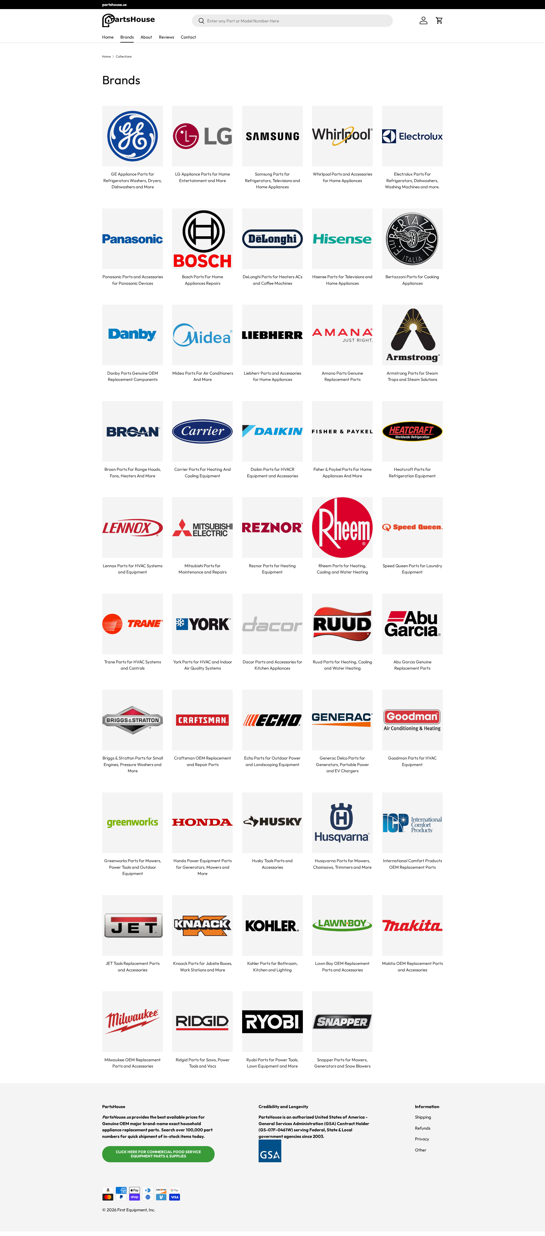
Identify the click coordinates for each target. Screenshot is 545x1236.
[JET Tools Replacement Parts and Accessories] (132, 925)
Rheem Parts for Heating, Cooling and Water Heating (342, 569)
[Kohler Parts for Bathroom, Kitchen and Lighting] (272, 925)
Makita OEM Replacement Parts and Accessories (412, 967)
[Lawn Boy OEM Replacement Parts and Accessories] (342, 925)
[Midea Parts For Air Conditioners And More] (202, 335)
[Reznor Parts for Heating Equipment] (272, 527)
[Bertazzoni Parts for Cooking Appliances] (412, 238)
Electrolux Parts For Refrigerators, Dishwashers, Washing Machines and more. (412, 180)
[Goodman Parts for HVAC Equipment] (412, 720)
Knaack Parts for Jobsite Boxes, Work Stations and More (202, 967)
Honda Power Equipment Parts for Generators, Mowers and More (202, 867)
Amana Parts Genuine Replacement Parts (342, 376)
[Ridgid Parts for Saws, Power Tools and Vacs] (202, 1021)
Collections (124, 56)
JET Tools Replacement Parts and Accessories (133, 967)
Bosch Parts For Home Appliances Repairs (202, 280)
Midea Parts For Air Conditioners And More (202, 376)
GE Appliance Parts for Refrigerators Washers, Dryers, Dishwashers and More (132, 180)
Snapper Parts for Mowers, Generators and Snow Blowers (342, 1063)
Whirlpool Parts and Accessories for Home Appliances (342, 177)
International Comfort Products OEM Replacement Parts (412, 864)
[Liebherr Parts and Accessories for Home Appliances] (272, 335)
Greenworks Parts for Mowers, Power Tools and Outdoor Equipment (132, 867)
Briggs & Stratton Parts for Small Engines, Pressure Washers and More (132, 764)
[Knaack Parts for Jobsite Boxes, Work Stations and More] (202, 925)
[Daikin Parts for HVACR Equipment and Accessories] (272, 431)
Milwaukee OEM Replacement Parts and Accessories (132, 1063)
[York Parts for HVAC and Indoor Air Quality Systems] (202, 624)
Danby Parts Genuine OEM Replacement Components (132, 376)
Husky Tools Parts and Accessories (272, 864)
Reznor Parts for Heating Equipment (272, 569)
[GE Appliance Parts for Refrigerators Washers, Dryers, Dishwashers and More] (132, 136)
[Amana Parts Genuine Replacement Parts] (342, 335)
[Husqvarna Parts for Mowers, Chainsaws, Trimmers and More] (342, 822)
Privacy (422, 1139)
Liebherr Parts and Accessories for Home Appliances (272, 376)
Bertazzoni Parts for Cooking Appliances (412, 280)
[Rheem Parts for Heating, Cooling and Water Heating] (342, 527)
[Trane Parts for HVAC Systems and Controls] (132, 624)
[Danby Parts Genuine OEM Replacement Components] (132, 335)
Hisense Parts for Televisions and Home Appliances (342, 280)
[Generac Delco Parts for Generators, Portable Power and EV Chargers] (342, 720)
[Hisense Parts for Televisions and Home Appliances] (342, 238)
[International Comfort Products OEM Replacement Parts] (412, 822)
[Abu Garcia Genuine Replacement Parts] (412, 624)
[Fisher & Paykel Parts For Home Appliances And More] (342, 431)
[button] (439, 20)
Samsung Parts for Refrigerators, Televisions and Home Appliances (272, 180)
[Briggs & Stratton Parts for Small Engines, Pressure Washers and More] (132, 720)
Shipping (423, 1117)
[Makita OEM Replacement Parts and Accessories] (412, 925)
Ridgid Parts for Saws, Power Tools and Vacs (203, 1063)
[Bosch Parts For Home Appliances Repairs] (202, 238)
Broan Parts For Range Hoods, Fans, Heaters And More (132, 472)
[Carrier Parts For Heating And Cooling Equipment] (202, 431)
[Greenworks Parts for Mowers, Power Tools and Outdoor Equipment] (132, 822)
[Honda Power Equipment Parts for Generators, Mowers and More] (202, 822)
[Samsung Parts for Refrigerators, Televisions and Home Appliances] (272, 136)
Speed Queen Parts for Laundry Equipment (412, 569)
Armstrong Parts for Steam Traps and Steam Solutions (412, 376)
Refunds (422, 1128)
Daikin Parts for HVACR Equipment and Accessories (272, 472)
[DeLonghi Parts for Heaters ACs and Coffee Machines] (272, 238)
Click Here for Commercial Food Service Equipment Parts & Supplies (158, 1154)
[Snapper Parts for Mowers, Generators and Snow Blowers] (342, 1021)
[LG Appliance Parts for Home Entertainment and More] (202, 136)
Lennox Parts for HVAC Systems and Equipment (132, 569)
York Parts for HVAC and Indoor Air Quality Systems (202, 665)
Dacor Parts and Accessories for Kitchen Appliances (272, 665)
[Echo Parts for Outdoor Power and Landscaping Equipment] (272, 720)
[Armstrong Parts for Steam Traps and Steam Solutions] (412, 335)
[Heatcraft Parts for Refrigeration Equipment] (412, 431)
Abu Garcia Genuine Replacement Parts (412, 665)
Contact (188, 37)
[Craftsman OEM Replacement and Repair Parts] (202, 720)
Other (420, 1150)
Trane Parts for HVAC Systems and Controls (132, 665)
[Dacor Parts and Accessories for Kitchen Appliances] (272, 624)
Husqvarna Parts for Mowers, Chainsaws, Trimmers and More (342, 864)
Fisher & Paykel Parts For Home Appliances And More (342, 472)
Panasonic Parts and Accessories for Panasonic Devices (132, 280)
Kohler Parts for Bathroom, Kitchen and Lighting (272, 967)
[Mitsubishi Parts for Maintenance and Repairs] (202, 527)
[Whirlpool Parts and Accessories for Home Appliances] (342, 136)
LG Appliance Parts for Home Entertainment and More (202, 177)
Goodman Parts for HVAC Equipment (412, 761)
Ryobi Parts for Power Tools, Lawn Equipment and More (272, 1063)
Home (108, 37)
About (146, 37)
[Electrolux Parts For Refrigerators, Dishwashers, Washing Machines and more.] (412, 136)
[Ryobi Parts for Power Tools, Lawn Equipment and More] (272, 1021)
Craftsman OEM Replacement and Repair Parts (202, 761)
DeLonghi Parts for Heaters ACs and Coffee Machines (272, 280)
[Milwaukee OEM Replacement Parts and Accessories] (132, 1021)
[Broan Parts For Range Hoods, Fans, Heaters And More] (132, 431)
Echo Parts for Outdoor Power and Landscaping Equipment (272, 761)
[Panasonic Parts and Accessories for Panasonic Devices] (132, 238)
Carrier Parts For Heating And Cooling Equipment (202, 472)
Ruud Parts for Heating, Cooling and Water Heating (342, 665)
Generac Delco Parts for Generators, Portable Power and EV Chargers (342, 764)
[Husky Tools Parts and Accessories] (272, 822)
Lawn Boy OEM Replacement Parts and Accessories (342, 967)
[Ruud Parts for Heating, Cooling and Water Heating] (342, 624)
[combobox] (292, 20)
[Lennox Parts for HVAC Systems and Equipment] (132, 527)
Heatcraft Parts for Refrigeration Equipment (412, 472)
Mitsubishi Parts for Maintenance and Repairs (203, 569)
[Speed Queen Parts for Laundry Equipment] (412, 527)
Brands (127, 37)
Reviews (166, 37)
